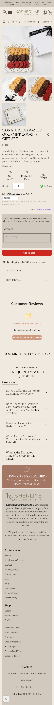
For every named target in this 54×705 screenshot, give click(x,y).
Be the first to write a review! (27, 337)
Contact (8, 565)
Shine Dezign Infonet (44, 209)
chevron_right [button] (46, 476)
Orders (8, 611)
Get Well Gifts (29, 22)
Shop (14, 22)
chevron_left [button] (7, 476)
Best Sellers (10, 588)
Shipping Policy (11, 570)
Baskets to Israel (12, 616)
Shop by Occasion (13, 642)
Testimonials (10, 574)
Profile (8, 620)
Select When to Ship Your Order (17, 194)
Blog (7, 579)
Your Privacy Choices (14, 560)
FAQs (7, 584)
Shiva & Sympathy (13, 647)
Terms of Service (12, 593)
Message (8, 229)
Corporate (9, 637)
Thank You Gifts (12, 628)
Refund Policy (11, 598)
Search (8, 556)
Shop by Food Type (13, 651)
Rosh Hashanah (12, 633)
